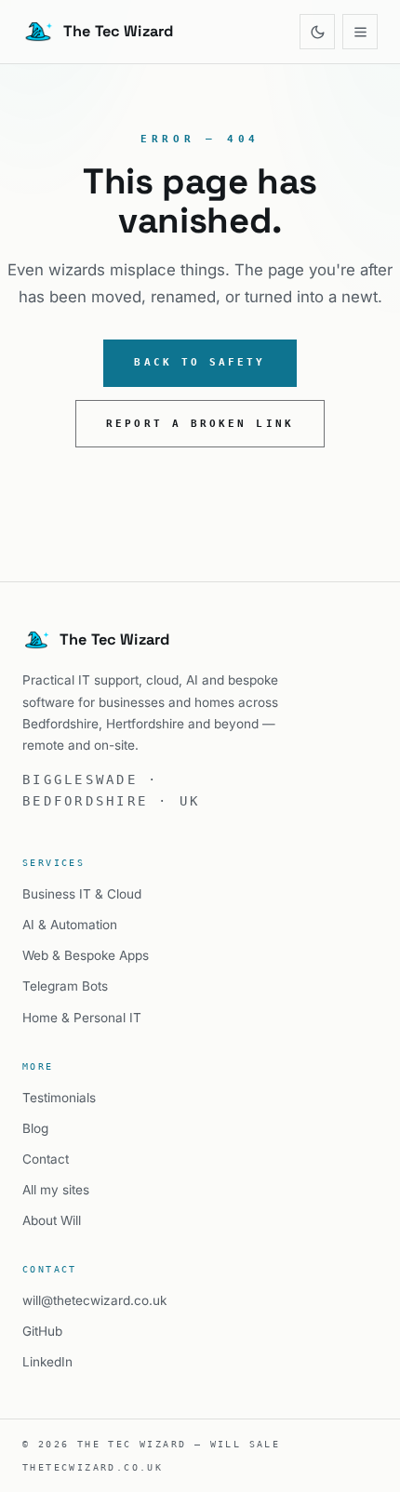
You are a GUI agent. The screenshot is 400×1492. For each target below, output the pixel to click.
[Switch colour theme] (317, 31)
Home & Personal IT (81, 1017)
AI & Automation (69, 924)
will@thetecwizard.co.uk (94, 1300)
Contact (45, 1159)
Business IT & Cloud (81, 893)
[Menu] (360, 31)
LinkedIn (47, 1361)
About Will (51, 1220)
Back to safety (199, 362)
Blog (35, 1128)
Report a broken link (200, 424)
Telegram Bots (65, 986)
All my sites (55, 1189)
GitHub (42, 1331)
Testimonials (59, 1097)
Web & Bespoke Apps (85, 955)
